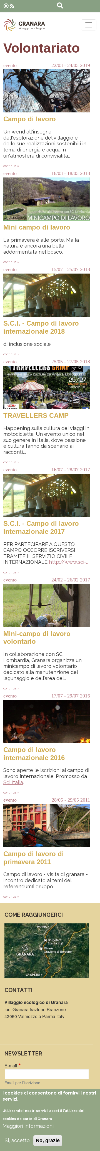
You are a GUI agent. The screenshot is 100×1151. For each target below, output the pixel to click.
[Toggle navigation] (88, 24)
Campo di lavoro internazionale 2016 (34, 753)
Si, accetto (17, 1140)
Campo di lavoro (29, 119)
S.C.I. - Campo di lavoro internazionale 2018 (41, 327)
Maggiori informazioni (28, 1126)
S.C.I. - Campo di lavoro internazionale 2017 (41, 527)
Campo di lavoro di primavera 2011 (33, 858)
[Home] (24, 25)
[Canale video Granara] (6, 6)
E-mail (10, 1065)
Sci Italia (13, 782)
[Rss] (12, 6)
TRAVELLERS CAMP (36, 415)
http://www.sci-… (68, 562)
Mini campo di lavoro (36, 227)
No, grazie (48, 1140)
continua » (11, 166)
